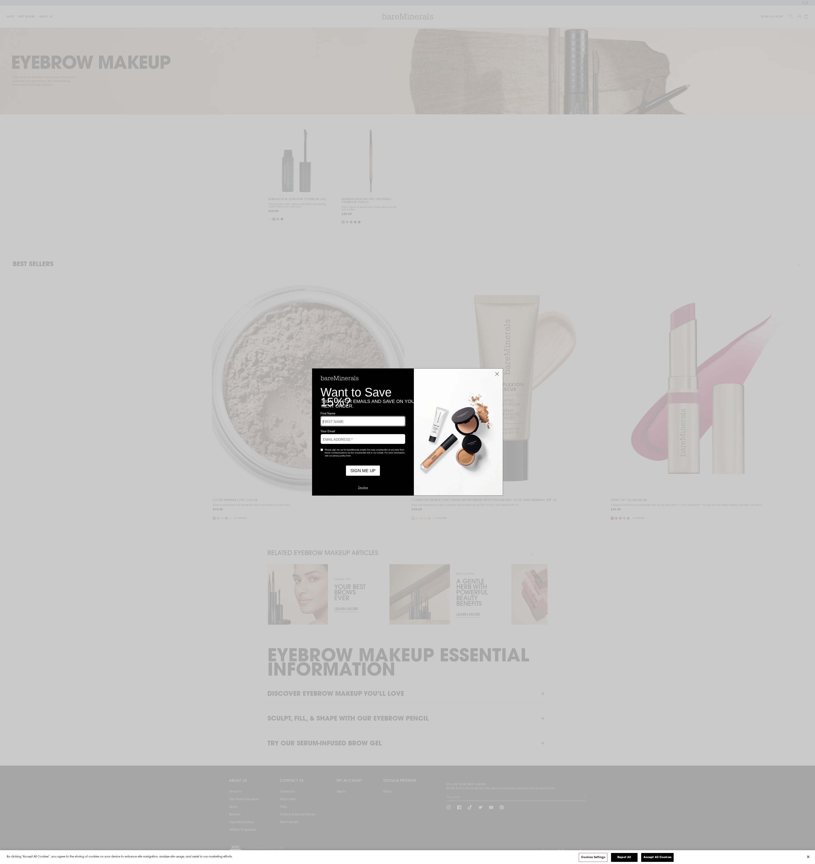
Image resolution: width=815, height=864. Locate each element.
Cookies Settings (593, 857)
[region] (407, 857)
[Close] (808, 856)
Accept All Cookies (657, 857)
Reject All (624, 857)
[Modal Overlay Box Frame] (407, 432)
